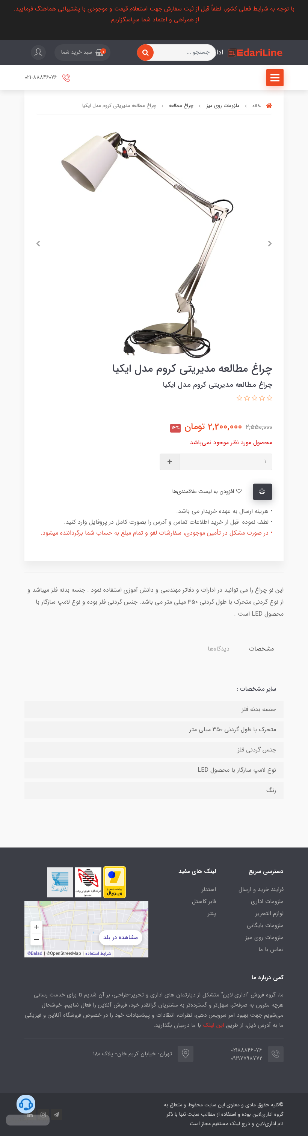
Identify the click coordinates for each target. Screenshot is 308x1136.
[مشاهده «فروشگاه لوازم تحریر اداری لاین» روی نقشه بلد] (86, 929)
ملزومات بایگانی (265, 925)
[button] (82, 52)
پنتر (212, 913)
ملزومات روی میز (264, 937)
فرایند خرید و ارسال (261, 889)
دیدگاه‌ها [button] (218, 649)
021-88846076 (41, 78)
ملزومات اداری (267, 901)
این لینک (213, 1025)
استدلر (209, 889)
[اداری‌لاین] (255, 52)
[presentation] (270, 243)
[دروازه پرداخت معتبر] (114, 882)
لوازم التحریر (269, 913)
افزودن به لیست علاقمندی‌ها (204, 491)
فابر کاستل (204, 901)
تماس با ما (271, 949)
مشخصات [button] (261, 649)
